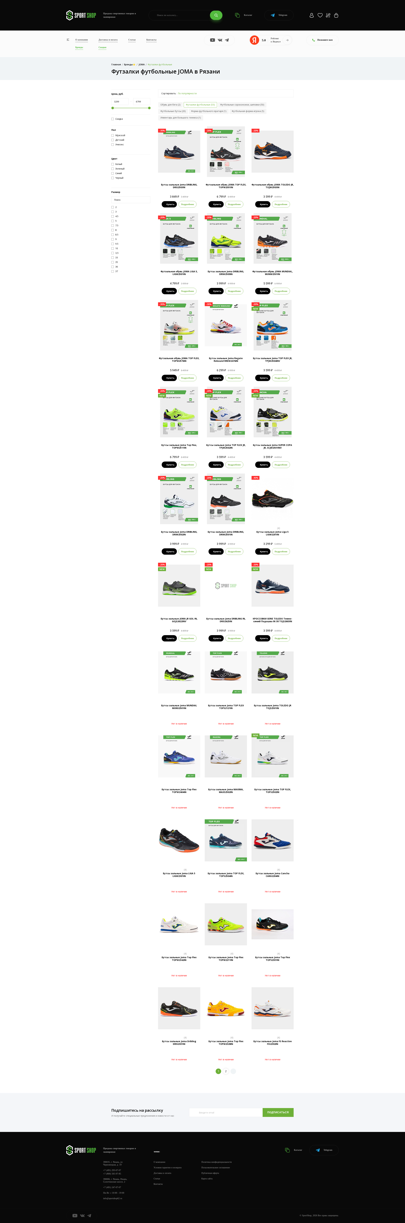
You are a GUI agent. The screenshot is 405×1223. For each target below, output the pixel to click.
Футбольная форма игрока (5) (248, 111)
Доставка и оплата (108, 40)
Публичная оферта (210, 1173)
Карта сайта (206, 1178)
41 (217, 605)
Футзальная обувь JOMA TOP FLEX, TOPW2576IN (179, 359)
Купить (170, 204)
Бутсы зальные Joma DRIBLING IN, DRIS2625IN (226, 620)
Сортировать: (168, 93)
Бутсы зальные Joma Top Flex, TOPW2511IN (179, 446)
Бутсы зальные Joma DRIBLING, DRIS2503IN (179, 186)
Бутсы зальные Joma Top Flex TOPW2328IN (226, 1042)
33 (168, 605)
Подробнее (187, 204)
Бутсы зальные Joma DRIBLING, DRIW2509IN (226, 273)
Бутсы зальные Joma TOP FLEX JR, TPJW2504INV (272, 359)
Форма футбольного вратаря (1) (208, 111)
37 (185, 605)
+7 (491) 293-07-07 (112, 1170)
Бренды (79, 47)
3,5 (269, 171)
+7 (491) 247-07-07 (112, 1187)
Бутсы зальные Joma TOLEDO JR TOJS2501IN (272, 707)
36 (179, 605)
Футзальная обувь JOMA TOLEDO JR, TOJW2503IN (273, 186)
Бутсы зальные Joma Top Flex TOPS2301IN (272, 958)
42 (223, 605)
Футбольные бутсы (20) (173, 111)
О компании (81, 40)
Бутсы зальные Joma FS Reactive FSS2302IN (272, 1042)
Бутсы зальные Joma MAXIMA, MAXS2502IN (225, 791)
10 (193, 258)
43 (229, 605)
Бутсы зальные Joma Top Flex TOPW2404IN (179, 791)
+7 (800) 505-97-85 (112, 1174)
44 (234, 605)
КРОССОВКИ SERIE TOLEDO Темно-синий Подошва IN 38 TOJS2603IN (272, 620)
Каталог (247, 15)
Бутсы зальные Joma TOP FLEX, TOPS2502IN (272, 791)
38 (190, 605)
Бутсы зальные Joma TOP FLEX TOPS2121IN (226, 707)
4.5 (231, 432)
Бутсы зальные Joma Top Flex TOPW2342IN (179, 958)
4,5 (275, 171)
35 (173, 605)
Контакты (151, 40)
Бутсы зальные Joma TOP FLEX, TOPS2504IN (226, 875)
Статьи (132, 40)
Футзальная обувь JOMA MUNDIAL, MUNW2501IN (272, 273)
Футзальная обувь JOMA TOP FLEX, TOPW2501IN (226, 186)
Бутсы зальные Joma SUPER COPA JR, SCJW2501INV (272, 446)
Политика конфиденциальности (216, 1162)
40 (212, 605)
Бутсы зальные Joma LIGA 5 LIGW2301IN (179, 875)
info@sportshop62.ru (112, 1198)
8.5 (220, 171)
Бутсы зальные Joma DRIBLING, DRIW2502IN (179, 533)
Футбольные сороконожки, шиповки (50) (242, 104)
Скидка (119, 119)
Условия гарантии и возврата (167, 1167)
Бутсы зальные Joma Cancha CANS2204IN (272, 875)
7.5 (165, 258)
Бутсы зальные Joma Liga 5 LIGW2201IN (272, 533)
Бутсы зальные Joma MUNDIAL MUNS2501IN (179, 707)
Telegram (282, 15)
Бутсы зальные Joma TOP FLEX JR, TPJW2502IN (226, 446)
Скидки (102, 47)
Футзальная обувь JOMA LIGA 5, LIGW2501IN (179, 273)
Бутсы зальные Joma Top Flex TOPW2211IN (226, 958)
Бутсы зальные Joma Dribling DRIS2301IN (179, 1042)
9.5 (179, 171)
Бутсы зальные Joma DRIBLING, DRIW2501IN (226, 533)
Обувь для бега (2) (170, 104)
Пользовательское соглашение (215, 1167)
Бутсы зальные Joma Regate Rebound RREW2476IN (226, 359)
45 (240, 605)
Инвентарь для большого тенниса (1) (180, 117)
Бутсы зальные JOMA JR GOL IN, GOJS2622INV (179, 620)
